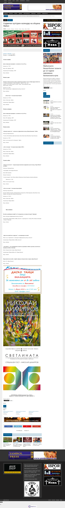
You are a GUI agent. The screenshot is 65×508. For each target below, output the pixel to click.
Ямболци (27, 0)
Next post (26, 430)
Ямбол (28, 28)
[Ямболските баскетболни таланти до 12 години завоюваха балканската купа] (52, 62)
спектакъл (16, 28)
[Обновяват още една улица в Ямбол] (46, 123)
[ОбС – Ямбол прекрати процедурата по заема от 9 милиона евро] (17, 441)
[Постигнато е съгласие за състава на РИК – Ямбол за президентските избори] (46, 137)
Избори (5, 2)
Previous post (19, 430)
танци (20, 28)
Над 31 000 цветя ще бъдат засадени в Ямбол (7, 445)
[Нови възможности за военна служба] (46, 102)
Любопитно (10, 2)
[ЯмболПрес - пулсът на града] (12, 7)
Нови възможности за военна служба (30, 468)
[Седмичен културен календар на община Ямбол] (27, 441)
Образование (22, 0)
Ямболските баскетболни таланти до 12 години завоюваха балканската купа (52, 71)
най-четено (46, 50)
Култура (9, 0)
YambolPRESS (9, 53)
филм (26, 28)
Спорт (14, 0)
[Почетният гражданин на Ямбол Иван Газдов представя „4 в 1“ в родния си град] (46, 108)
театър (23, 28)
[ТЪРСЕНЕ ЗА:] (56, 16)
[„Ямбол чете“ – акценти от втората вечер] (37, 441)
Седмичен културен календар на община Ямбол (27, 445)
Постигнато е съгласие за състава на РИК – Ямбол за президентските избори (55, 137)
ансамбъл (8, 28)
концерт (12, 28)
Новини (5, 0)
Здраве (17, 0)
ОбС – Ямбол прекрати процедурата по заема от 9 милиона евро (17, 445)
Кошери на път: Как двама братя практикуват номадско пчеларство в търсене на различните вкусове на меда (32, 475)
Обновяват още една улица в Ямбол (30, 479)
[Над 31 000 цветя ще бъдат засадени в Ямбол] (7, 441)
